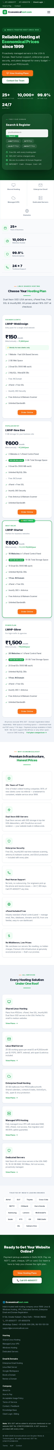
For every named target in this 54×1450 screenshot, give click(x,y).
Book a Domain (9, 1375)
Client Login (38, 2)
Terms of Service (10, 1402)
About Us (6, 1390)
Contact (18, 6)
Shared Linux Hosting (11, 1340)
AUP (12, 1446)
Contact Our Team (15, 80)
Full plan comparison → (36, 732)
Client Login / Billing (11, 1414)
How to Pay (7, 6)
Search (12, 136)
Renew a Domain (10, 1379)
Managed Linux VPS (11, 1344)
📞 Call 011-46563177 (27, 1280)
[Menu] (48, 12)
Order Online (27, 412)
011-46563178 (24, 2)
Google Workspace (11, 1371)
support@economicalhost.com (15, 1328)
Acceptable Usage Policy (13, 1398)
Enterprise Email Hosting (13, 1363)
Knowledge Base (10, 1410)
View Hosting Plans (19, 73)
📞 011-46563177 (9, 2)
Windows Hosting (10, 1348)
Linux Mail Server (10, 1367)
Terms (5, 1446)
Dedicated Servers (10, 1352)
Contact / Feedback (11, 1406)
